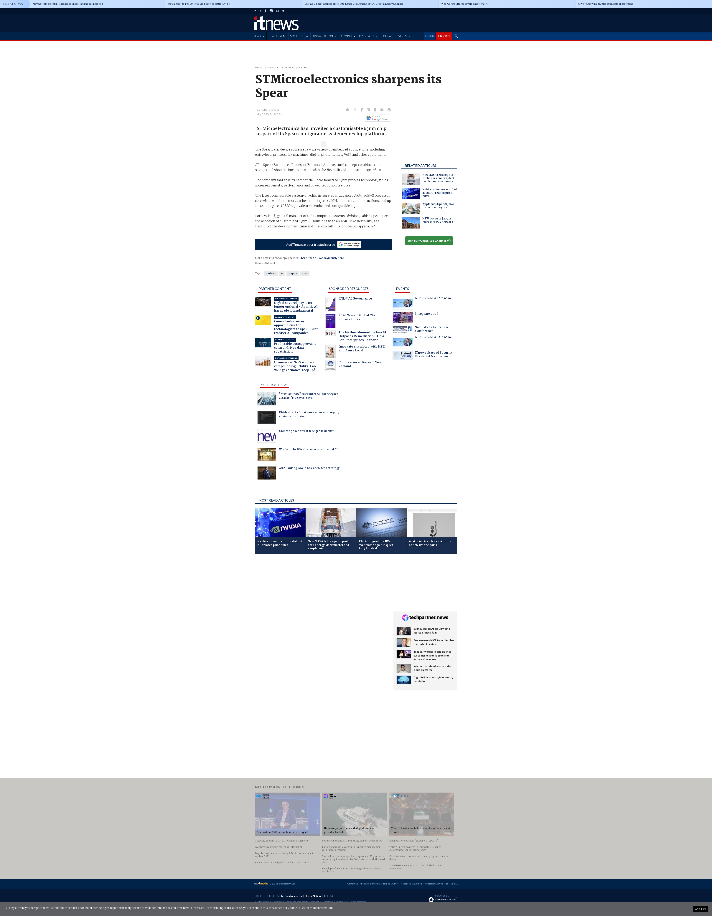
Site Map (448, 883)
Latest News (13, 4)
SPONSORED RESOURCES (348, 289)
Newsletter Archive (433, 883)
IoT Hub (329, 895)
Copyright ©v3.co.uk (265, 263)
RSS (456, 883)
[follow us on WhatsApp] (277, 11)
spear (305, 273)
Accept (700, 909)
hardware (271, 273)
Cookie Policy (296, 908)
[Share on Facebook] (362, 110)
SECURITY (296, 36)
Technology (286, 68)
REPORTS (346, 36)
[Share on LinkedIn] (368, 110)
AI (307, 36)
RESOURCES (366, 36)
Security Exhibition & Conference (431, 330)
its (282, 273)
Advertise (417, 883)
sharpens (292, 273)
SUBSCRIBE (444, 36)
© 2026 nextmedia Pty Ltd (282, 883)
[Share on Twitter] (355, 110)
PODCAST (388, 36)
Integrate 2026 (426, 314)
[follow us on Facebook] (265, 11)
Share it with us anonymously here (322, 257)
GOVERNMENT (277, 36)
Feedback (406, 883)
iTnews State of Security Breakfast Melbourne (434, 355)
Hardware (304, 68)
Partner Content (275, 289)
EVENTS (401, 36)
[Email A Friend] (382, 110)
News (270, 68)
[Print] (388, 110)
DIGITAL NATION (322, 36)
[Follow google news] (377, 118)
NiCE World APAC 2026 (433, 299)
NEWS (257, 36)
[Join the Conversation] (347, 110)
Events (402, 289)
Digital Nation (313, 895)
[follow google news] (271, 11)
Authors (395, 883)
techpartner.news (291, 895)
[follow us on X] (260, 11)
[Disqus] (321, 606)
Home (259, 68)
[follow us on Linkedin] (255, 11)
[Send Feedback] (375, 110)
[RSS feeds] (283, 11)
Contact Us (352, 883)
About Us (364, 883)
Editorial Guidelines (380, 883)
